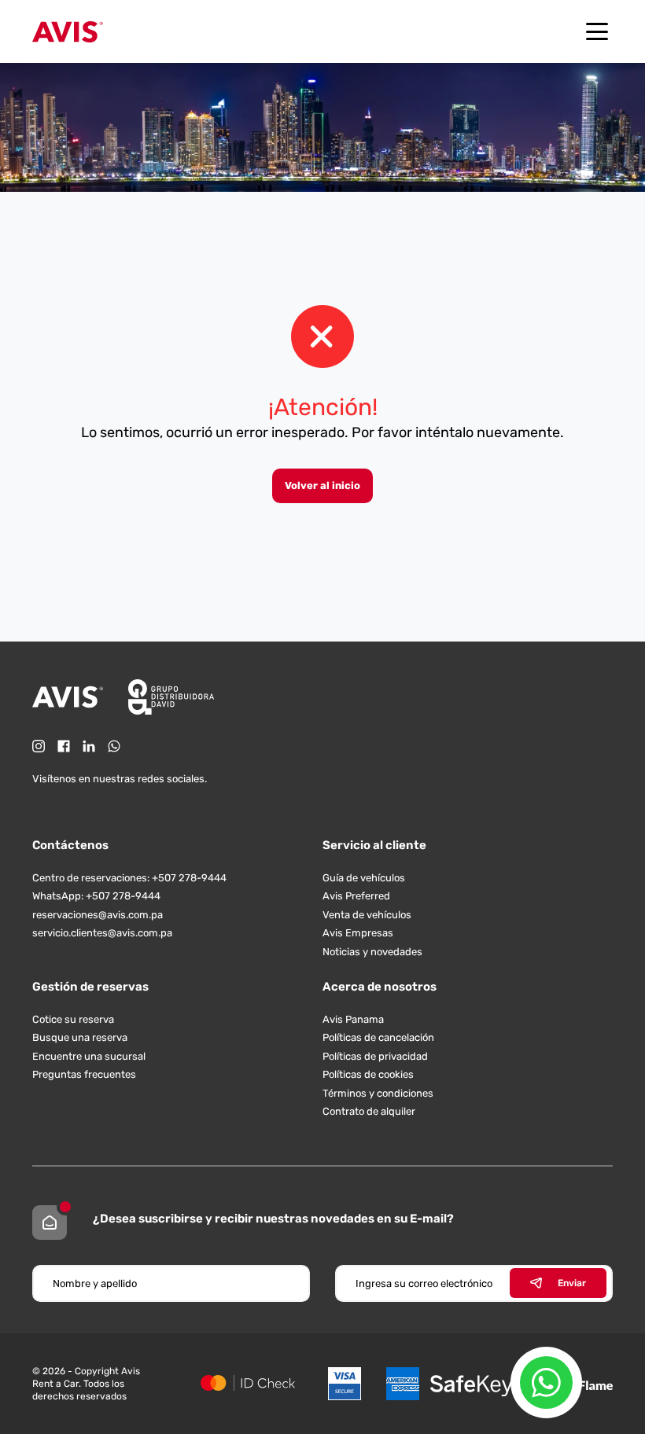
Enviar (572, 1283)
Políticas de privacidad (375, 1056)
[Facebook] (63, 746)
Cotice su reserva (73, 1019)
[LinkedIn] (89, 746)
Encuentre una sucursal (89, 1056)
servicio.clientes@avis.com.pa (102, 933)
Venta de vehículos (366, 915)
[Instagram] (38, 746)
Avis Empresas (357, 933)
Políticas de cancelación (378, 1037)
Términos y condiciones (377, 1093)
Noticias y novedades (372, 952)
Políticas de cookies (368, 1074)
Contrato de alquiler (368, 1111)
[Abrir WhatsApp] (546, 1382)
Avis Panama (353, 1019)
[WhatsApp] (114, 746)
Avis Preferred (356, 896)
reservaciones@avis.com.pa (97, 915)
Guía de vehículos (363, 878)
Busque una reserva (79, 1037)
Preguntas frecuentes (84, 1074)
